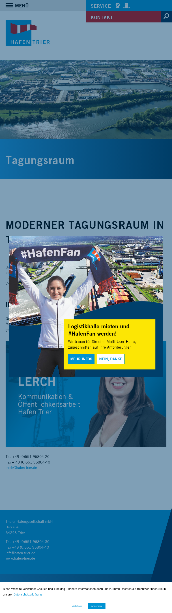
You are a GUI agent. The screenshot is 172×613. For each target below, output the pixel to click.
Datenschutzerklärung (27, 594)
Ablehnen (77, 606)
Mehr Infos (81, 358)
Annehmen (97, 606)
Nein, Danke (110, 358)
